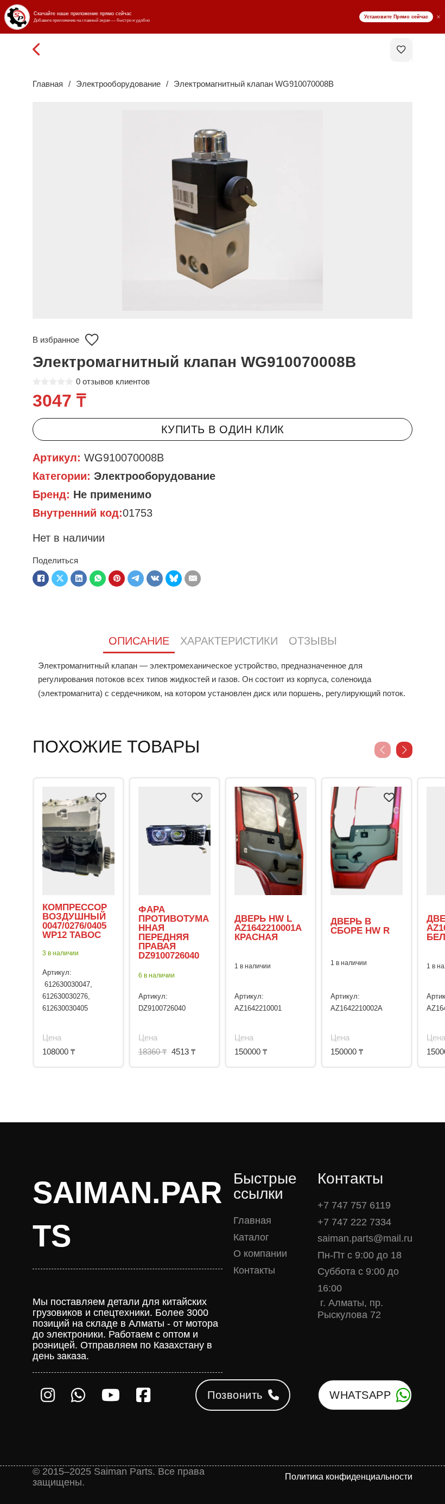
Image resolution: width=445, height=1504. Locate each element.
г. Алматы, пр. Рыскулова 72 (350, 1308)
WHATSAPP (360, 1395)
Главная (48, 83)
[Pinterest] (117, 578)
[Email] (193, 578)
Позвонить (235, 1395)
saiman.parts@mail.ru (364, 1238)
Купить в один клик (222, 429)
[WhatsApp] (98, 578)
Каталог (251, 1237)
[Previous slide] (382, 750)
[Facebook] (41, 578)
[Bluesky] (174, 578)
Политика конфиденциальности (348, 1476)
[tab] (139, 641)
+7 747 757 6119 (354, 1205)
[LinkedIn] (79, 578)
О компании (260, 1253)
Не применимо (112, 494)
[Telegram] (136, 578)
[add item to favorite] (101, 797)
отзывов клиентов (113, 381)
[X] (60, 578)
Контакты (254, 1270)
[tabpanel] (222, 679)
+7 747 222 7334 (354, 1222)
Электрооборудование (118, 83)
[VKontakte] (155, 578)
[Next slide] (404, 750)
